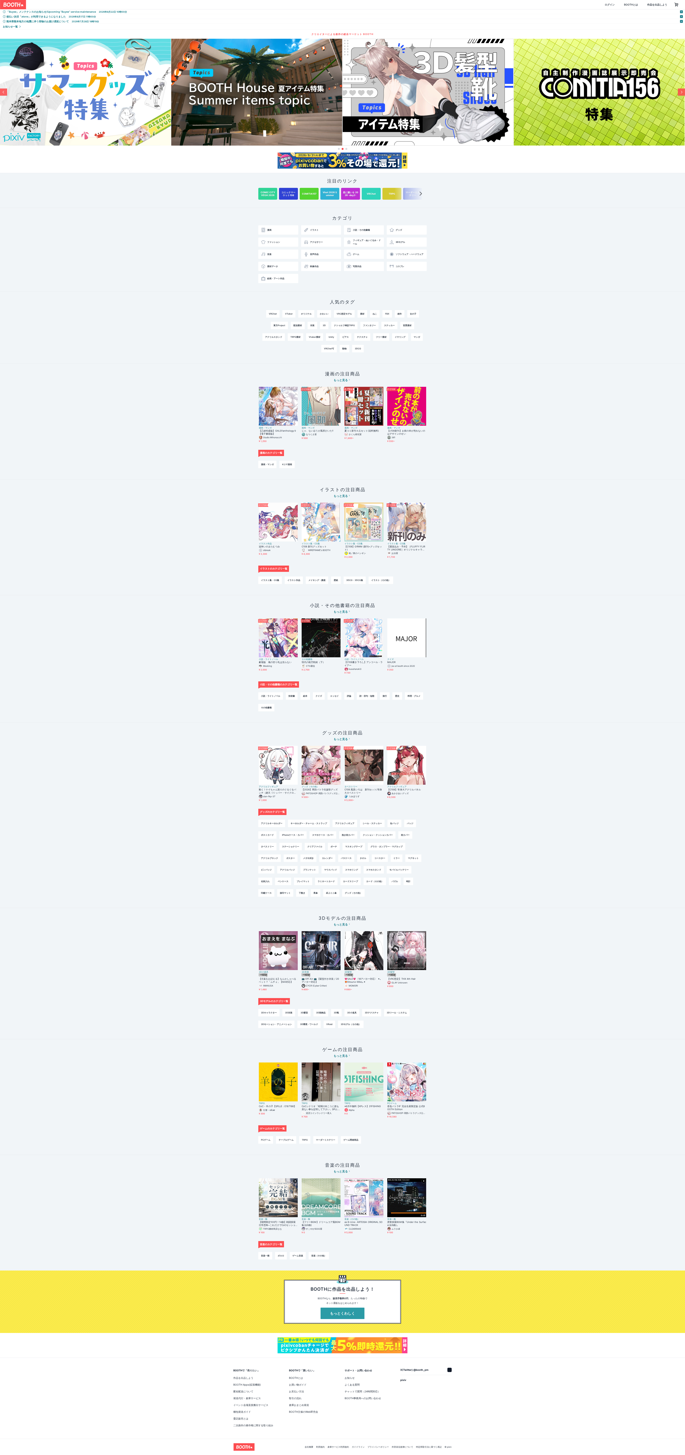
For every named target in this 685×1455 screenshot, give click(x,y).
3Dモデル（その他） (351, 1024)
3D (324, 325)
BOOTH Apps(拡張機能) (247, 1384)
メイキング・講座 (317, 580)
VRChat (273, 313)
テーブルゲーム (286, 1139)
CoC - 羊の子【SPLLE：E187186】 (277, 1106)
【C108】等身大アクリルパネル (404, 789)
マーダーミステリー (325, 1139)
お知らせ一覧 (10, 26)
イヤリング (400, 337)
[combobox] (68, 4)
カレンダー (327, 858)
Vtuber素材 (314, 337)
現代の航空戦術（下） (313, 662)
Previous (3, 92)
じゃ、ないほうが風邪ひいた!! (317, 430)
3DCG (358, 348)
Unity (331, 337)
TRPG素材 (295, 337)
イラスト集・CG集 (311, 544)
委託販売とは (240, 1418)
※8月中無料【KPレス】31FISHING (362, 1106)
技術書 (291, 696)
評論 (349, 696)
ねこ (375, 313)
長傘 (315, 893)
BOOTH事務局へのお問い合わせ (363, 1398)
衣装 (312, 325)
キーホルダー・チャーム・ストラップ (309, 823)
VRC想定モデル (344, 313)
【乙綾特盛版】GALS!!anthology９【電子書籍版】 (277, 432)
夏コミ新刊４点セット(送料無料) (362, 430)
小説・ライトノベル (268, 659)
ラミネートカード (326, 881)
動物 (344, 348)
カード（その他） (374, 881)
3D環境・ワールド (309, 1024)
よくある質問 (352, 1384)
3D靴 (336, 1012)
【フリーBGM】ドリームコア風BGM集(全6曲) (321, 1223)
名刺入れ (265, 881)
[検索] (104, 4)
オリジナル (306, 313)
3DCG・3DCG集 (354, 580)
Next (681, 92)
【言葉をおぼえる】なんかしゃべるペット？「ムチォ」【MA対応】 (277, 980)
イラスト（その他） (380, 580)
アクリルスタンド (273, 337)
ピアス (345, 337)
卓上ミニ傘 (331, 893)
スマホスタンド (373, 869)
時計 (408, 881)
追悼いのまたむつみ (269, 546)
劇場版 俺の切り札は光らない (275, 662)
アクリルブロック (269, 858)
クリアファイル (314, 846)
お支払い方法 (296, 1391)
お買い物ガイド (297, 1384)
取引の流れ (295, 1398)
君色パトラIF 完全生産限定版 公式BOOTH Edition (406, 1108)
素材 (362, 313)
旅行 (385, 696)
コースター (379, 858)
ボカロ (281, 1255)
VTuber (289, 313)
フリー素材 (381, 337)
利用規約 (320, 1451)
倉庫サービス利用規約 (338, 1451)
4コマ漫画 (287, 464)
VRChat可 (329, 348)
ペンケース (283, 881)
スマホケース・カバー (323, 835)
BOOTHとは (614, 4)
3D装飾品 (321, 1012)
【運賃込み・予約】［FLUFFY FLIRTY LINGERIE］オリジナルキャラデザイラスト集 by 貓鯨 (406, 548)
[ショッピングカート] (659, 4)
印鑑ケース (266, 893)
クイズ (390, 659)
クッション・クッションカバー (378, 835)
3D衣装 (305, 972)
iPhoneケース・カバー (293, 835)
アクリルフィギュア (268, 787)
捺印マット (285, 893)
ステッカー (389, 325)
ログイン (593, 4)
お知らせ (350, 1377)
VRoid (329, 1024)
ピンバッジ (266, 869)
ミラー (396, 858)
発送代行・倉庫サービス (247, 1398)
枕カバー (405, 835)
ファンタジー (369, 325)
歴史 (397, 696)
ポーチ (334, 846)
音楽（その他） (351, 1219)
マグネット (413, 858)
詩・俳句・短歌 (366, 696)
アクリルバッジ (287, 869)
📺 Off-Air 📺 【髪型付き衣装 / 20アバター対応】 (320, 980)
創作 (399, 313)
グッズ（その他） (310, 787)
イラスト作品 (265, 544)
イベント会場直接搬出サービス (250, 1404)
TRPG (262, 1103)
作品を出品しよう (640, 4)
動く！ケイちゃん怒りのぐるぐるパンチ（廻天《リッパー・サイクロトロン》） (277, 791)
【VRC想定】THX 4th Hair (401, 978)
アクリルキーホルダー (271, 823)
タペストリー (350, 787)
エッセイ (334, 696)
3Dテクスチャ (372, 1012)
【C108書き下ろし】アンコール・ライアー (363, 664)
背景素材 (407, 325)
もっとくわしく (342, 1313)
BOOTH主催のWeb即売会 (303, 1411)
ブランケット (309, 869)
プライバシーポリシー (378, 1451)
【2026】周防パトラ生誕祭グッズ (320, 789)
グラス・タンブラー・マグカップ (387, 846)
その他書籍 (307, 659)
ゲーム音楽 (297, 1255)
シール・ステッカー (372, 823)
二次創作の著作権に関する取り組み (253, 1425)
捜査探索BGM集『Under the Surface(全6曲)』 (406, 1223)
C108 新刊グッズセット (314, 546)
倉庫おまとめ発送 (299, 1404)
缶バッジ (394, 823)
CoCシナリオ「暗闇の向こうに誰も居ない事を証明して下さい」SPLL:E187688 (321, 1108)
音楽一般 (263, 1219)
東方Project (279, 325)
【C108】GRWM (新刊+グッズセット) (363, 548)
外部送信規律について (402, 1451)
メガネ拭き (308, 858)
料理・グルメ (414, 696)
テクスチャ (362, 337)
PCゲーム (392, 1103)
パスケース (346, 858)
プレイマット (303, 881)
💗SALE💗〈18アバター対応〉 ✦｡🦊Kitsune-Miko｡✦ (362, 980)
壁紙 (336, 580)
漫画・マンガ (265, 428)
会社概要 (309, 1451)
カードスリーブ (350, 881)
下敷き (302, 893)
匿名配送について (243, 1391)
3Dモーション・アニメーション (276, 1024)
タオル (363, 858)
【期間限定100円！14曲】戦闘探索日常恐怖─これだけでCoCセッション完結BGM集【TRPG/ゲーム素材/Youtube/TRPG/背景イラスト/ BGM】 (278, 1224)
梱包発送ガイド (242, 1411)
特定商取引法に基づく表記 (429, 1451)
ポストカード (267, 835)
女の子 (413, 313)
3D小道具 (263, 972)
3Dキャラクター (269, 1012)
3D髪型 (348, 972)
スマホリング (351, 869)
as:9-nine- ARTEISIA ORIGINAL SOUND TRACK (363, 1223)
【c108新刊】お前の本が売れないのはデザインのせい (406, 432)
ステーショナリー (290, 846)
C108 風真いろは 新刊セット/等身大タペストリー (363, 791)
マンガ (417, 337)
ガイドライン (358, 1451)
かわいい (324, 313)
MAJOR (391, 662)
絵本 (305, 696)
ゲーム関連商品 (350, 1139)
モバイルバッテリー (399, 869)
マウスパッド (330, 869)
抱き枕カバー (348, 835)
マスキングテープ (353, 846)
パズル (395, 881)
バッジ (410, 823)
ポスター (290, 858)
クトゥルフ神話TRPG (344, 325)
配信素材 (297, 325)
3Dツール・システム (397, 1012)
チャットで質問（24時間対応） (362, 1391)
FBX (387, 313)
